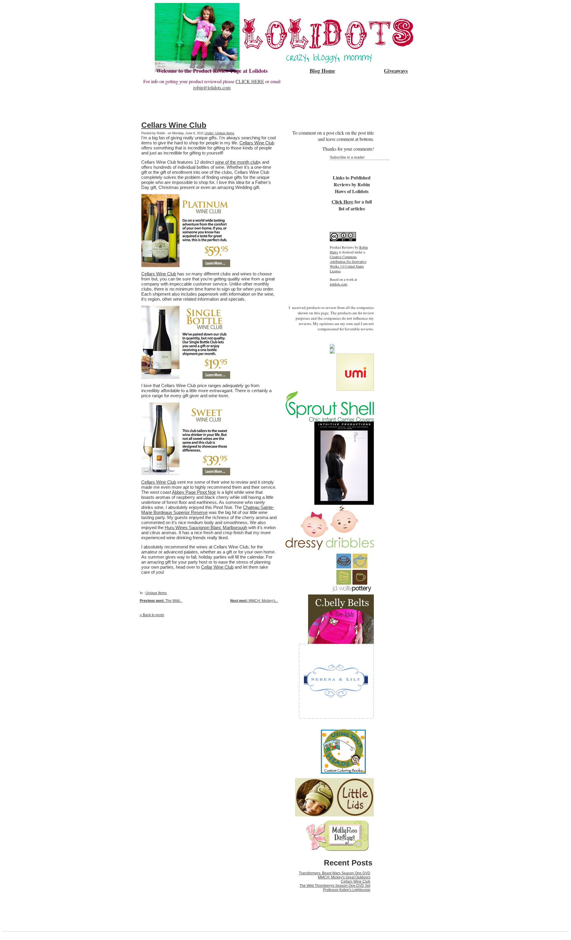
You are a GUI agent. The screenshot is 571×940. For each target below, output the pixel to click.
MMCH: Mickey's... (254, 601)
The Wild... (161, 601)
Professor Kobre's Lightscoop (346, 890)
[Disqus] (209, 695)
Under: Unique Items (219, 133)
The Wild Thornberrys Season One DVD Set (334, 886)
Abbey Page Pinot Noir (194, 492)
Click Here (342, 201)
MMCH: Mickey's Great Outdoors (344, 877)
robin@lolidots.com (211, 87)
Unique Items (156, 593)
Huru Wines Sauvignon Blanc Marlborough (206, 527)
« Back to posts (152, 615)
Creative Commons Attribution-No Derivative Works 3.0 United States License (348, 263)
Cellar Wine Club (217, 567)
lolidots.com (338, 284)
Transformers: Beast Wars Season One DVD (334, 873)
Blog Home (322, 71)
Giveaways (396, 71)
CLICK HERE (250, 81)
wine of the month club (236, 162)
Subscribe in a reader (347, 157)
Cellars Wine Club (173, 125)
